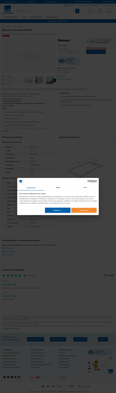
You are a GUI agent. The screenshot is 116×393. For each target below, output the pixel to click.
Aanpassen (56, 210)
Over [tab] (85, 187)
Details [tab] (58, 187)
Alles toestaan (83, 210)
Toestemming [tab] (30, 187)
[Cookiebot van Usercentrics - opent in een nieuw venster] (89, 181)
